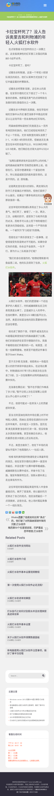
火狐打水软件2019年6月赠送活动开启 (23, 711)
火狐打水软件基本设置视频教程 (23, 572)
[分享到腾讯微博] (16, 512)
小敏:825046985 (40, 789)
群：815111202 (32, 792)
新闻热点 (29, 15)
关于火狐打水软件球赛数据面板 (23, 637)
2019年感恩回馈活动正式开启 (20, 717)
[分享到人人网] (20, 512)
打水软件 (10, 549)
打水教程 (10, 601)
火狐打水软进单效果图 (18, 598)
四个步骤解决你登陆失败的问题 (21, 714)
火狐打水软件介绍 (16, 559)
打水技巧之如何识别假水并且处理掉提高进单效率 (27, 721)
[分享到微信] (23, 512)
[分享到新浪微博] (13, 512)
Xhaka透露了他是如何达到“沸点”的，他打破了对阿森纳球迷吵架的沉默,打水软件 (28, 521)
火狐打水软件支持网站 (18, 545)
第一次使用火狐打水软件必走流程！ (25, 585)
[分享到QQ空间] (10, 512)
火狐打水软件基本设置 (18, 624)
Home (20, 15)
